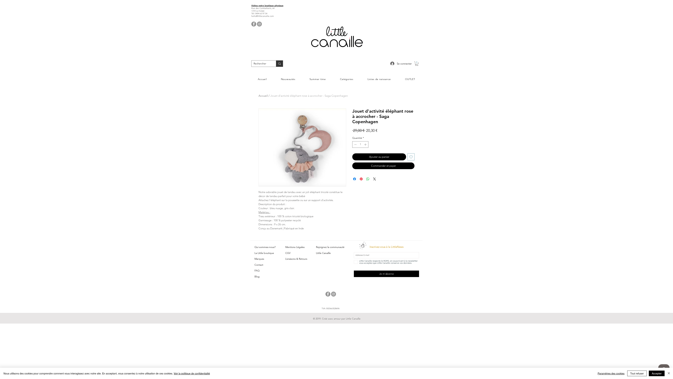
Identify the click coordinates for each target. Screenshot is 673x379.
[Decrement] (355, 144)
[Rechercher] (279, 64)
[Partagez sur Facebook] (354, 179)
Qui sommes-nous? (265, 247)
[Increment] (365, 144)
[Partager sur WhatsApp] (368, 179)
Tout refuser (637, 373)
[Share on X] (374, 179)
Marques (259, 258)
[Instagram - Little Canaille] (259, 24)
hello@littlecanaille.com (262, 16)
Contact (258, 264)
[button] (416, 63)
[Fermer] (669, 373)
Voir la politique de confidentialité (192, 373)
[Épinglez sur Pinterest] (361, 179)
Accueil (263, 95)
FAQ (257, 270)
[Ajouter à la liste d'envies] (411, 157)
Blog (257, 276)
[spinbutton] (360, 144)
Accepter (657, 373)
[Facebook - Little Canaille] (253, 24)
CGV (287, 253)
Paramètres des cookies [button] (611, 373)
